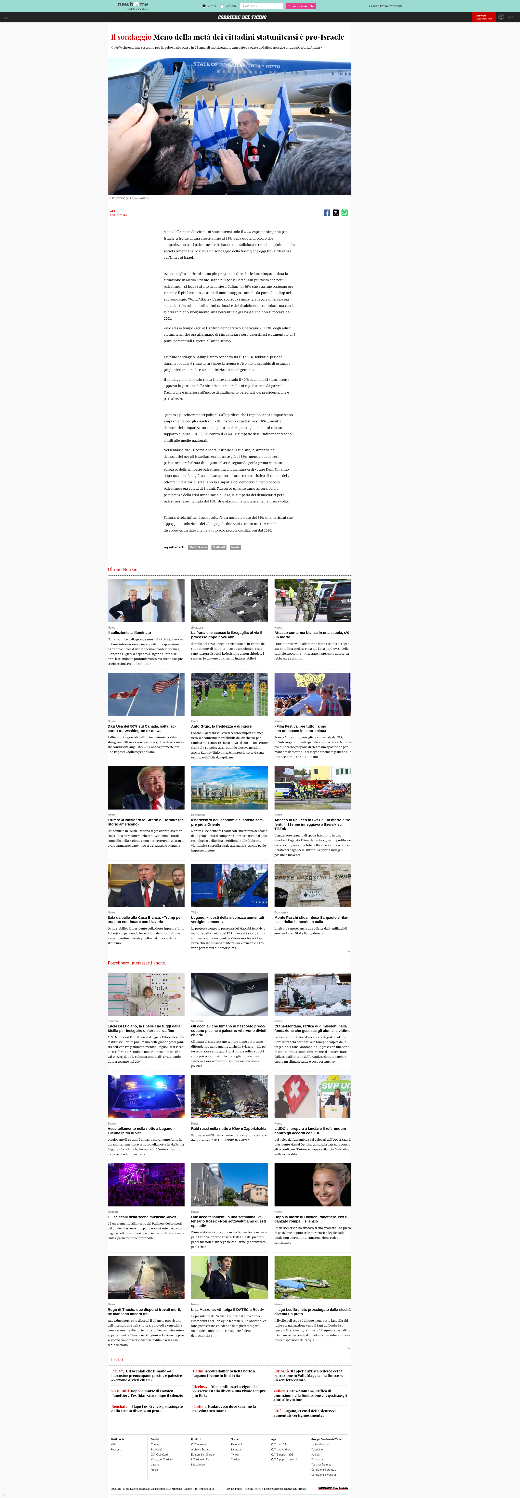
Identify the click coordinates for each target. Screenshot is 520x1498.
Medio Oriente (198, 547)
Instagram (237, 1449)
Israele (235, 547)
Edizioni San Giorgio (203, 1454)
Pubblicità (156, 1449)
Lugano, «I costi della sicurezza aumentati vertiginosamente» (305, 1413)
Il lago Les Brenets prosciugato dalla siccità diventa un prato (147, 1408)
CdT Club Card (159, 1454)
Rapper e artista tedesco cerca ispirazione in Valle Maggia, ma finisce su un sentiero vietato (308, 1375)
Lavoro (155, 1464)
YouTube (236, 1459)
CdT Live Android (281, 1449)
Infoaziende (198, 1464)
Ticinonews (318, 1459)
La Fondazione (319, 1444)
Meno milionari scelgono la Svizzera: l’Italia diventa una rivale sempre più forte (229, 1391)
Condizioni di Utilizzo (323, 1469)
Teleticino (317, 1449)
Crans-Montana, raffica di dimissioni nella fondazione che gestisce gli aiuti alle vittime (310, 1395)
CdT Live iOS (278, 1444)
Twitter (235, 1454)
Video (114, 1444)
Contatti (155, 1444)
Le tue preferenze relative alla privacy (285, 1488)
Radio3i (315, 1454)
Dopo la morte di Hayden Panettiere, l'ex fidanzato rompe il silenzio (147, 1393)
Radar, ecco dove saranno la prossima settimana (224, 1408)
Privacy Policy (234, 1488)
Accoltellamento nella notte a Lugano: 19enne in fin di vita (223, 1373)
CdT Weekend (199, 1444)
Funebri (155, 1469)
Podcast (116, 1449)
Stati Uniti (219, 547)
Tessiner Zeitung (321, 1464)
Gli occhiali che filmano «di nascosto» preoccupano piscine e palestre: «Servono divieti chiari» (147, 1375)
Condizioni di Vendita (323, 1474)
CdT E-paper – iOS (282, 1454)
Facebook (237, 1444)
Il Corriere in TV (200, 1459)
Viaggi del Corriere (161, 1459)
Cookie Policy (253, 1488)
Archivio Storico (200, 1449)
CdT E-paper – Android (284, 1459)
